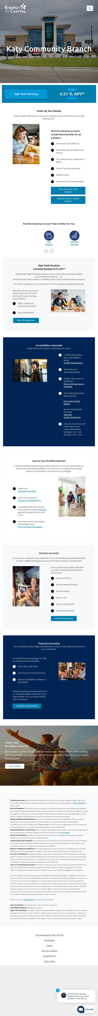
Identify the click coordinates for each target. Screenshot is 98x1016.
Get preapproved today (27, 491)
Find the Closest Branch (73, 363)
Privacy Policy (49, 961)
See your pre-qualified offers (29, 500)
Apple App (68, 415)
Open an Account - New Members (72, 190)
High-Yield (74, 242)
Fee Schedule (79, 803)
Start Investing (16, 766)
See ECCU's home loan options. (30, 527)
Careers (49, 946)
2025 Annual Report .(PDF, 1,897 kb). (49, 935)
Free (49, 242)
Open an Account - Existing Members (71, 200)
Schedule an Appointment (27, 706)
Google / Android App (72, 417)
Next (51, 251)
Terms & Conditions (49, 951)
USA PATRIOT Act (49, 956)
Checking (49, 245)
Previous (46, 251)
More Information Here (28, 320)
